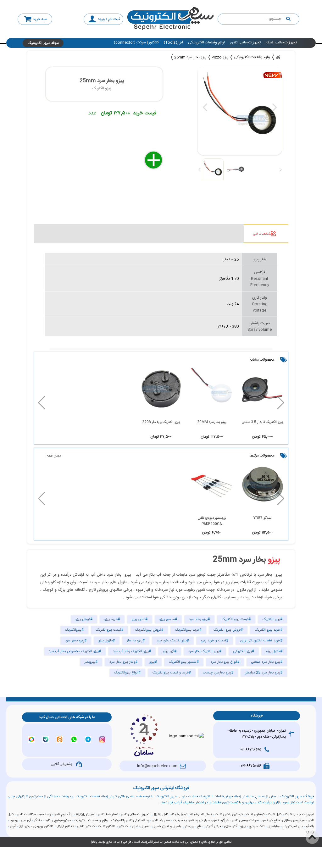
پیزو (274, 560)
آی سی (26, 820)
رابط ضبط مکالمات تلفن (34, 814)
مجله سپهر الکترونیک (43, 43)
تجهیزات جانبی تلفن (245, 42)
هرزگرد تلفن (221, 820)
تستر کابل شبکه (201, 814)
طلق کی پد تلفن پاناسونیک (191, 820)
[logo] (170, 19)
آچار (13, 826)
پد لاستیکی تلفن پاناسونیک (130, 820)
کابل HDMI (161, 814)
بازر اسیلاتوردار (292, 826)
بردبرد (14, 820)
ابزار (135, 826)
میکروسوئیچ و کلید (58, 820)
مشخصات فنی (262, 233)
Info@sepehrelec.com (157, 766)
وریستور (188, 826)
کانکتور (123, 826)
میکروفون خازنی (293, 820)
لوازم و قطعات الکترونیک (91, 820)
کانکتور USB (65, 826)
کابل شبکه (275, 814)
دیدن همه (54, 456)
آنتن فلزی (230, 826)
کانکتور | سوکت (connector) (136, 42)
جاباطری (274, 826)
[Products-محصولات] (277, 57)
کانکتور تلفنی (86, 826)
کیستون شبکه (255, 814)
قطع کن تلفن (271, 820)
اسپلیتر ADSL (85, 814)
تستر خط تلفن (108, 814)
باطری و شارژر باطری (167, 826)
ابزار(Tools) (173, 42)
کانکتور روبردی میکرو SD (36, 826)
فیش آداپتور (212, 826)
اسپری (145, 826)
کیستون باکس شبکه (229, 814)
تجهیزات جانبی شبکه (281, 42)
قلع (199, 826)
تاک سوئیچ (256, 826)
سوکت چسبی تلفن (245, 820)
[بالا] (312, 837)
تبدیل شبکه (179, 814)
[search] (259, 19)
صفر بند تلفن (161, 820)
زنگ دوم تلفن (63, 814)
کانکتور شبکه (106, 826)
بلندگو (38, 820)
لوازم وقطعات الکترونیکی (206, 42)
